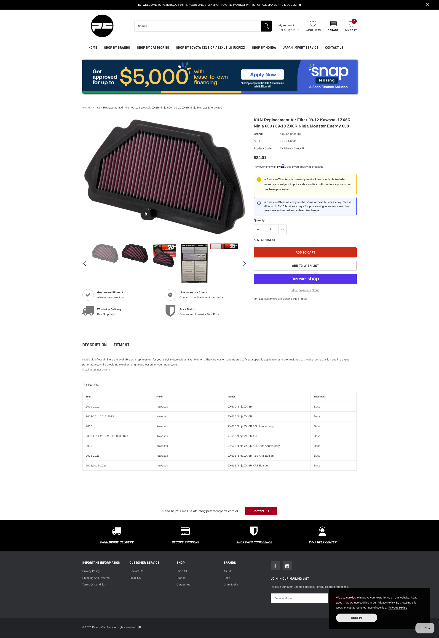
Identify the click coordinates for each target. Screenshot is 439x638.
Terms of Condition (94, 584)
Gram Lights (231, 584)
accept (356, 618)
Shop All (182, 571)
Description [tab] (94, 345)
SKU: (257, 141)
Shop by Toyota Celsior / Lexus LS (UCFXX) (210, 47)
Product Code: (263, 148)
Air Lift (227, 571)
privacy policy (397, 607)
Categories (183, 584)
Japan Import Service (300, 47)
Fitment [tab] (121, 345)
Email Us (135, 578)
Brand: (258, 133)
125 (261, 298)
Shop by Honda (264, 47)
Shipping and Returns (96, 578)
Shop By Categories (153, 47)
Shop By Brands (117, 47)
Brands (181, 578)
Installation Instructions (96, 369)
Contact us (136, 571)
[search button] (266, 26)
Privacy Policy (91, 571)
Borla (227, 578)
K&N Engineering (290, 133)
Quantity (259, 220)
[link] (105, 253)
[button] (333, 26)
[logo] (101, 26)
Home (92, 47)
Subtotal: (259, 240)
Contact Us (334, 47)
